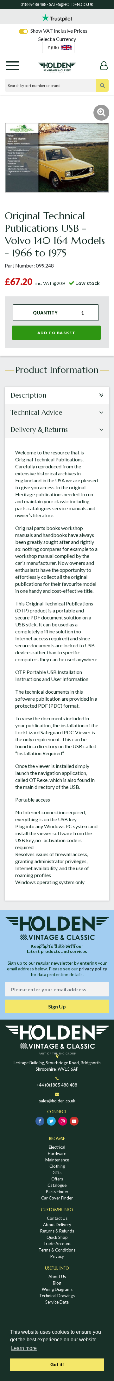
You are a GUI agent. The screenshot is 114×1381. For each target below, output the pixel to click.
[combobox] (58, 47)
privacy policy (93, 968)
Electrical (57, 1147)
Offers (57, 1178)
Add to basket (56, 332)
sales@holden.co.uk (57, 1100)
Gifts (57, 1172)
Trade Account (57, 1243)
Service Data (57, 1302)
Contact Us (57, 1218)
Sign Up (57, 1006)
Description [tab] (28, 395)
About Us (57, 1276)
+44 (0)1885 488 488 (57, 1084)
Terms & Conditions (57, 1249)
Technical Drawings (57, 1295)
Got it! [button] (57, 1364)
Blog (57, 1282)
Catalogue (57, 1185)
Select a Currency (57, 39)
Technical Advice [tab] (36, 412)
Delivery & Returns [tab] (39, 430)
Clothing (57, 1166)
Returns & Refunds (57, 1230)
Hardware (57, 1153)
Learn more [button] (24, 1348)
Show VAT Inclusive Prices (58, 31)
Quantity (45, 312)
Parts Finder (57, 1191)
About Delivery (57, 1224)
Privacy (57, 1256)
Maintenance (57, 1159)
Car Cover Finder (57, 1197)
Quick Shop (57, 1237)
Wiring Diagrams (57, 1289)
